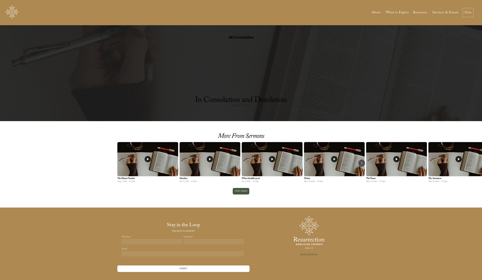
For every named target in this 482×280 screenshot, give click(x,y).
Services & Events (445, 12)
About (376, 12)
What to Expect (397, 12)
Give (468, 12)
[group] (147, 163)
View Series (241, 191)
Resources (420, 12)
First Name (126, 237)
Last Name (188, 237)
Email (124, 249)
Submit (183, 269)
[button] (361, 163)
